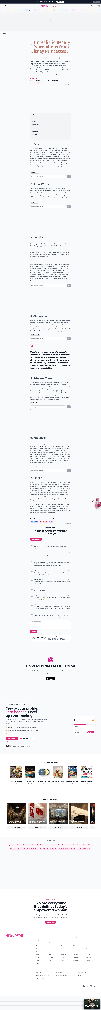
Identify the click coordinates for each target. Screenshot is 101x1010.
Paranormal (51, 954)
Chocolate (45, 521)
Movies (42, 10)
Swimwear (88, 957)
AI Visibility (59, 972)
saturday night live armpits (48, 848)
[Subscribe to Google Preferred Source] (39, 638)
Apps (80, 10)
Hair (87, 946)
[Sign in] (99, 6)
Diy (49, 943)
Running (91, 10)
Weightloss (17, 10)
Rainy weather (42, 83)
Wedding (57, 10)
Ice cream (51, 521)
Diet (37, 943)
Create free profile (11, 738)
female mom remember (29, 848)
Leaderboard (76, 732)
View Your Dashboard (28, 738)
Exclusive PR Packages (61, 975)
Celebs (96, 10)
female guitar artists (69, 845)
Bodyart (38, 940)
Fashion (11, 10)
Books (52, 10)
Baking (75, 937)
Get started (90, 732)
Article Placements (81, 972)
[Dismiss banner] (69, 636)
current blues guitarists (53, 845)
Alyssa (33, 58)
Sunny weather (34, 83)
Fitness (61, 10)
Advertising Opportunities (42, 975)
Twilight (63, 960)
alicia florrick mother (84, 848)
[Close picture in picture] (85, 1000)
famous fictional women (85, 845)
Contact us (39, 972)
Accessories (85, 10)
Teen (37, 960)
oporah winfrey (15, 848)
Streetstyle (75, 957)
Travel (50, 960)
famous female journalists (67, 848)
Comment (33, 631)
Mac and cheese (34, 521)
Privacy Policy (80, 975)
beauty (4, 33)
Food (87, 943)
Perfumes (75, 954)
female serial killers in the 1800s (33, 845)
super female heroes (14, 845)
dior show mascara (60, 360)
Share (68, 58)
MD (44, 58)
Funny (66, 10)
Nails (7, 10)
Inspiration (51, 948)
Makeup (51, 951)
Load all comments (36, 539)
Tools (37, 963)
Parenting (63, 954)
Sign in (33, 742)
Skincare (51, 957)
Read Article (20, 828)
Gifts (74, 946)
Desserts (23, 10)
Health (38, 948)
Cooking (37, 10)
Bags (62, 937)
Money (3, 10)
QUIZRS (69, 84)
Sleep (62, 957)
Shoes (33, 10)
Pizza (40, 521)
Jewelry (28, 10)
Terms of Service (40, 978)
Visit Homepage (50, 922)
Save (62, 58)
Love (37, 951)
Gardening (63, 946)
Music (87, 951)
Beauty (70, 10)
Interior (47, 10)
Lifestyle (88, 948)
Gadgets (75, 10)
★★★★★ (96, 33)
